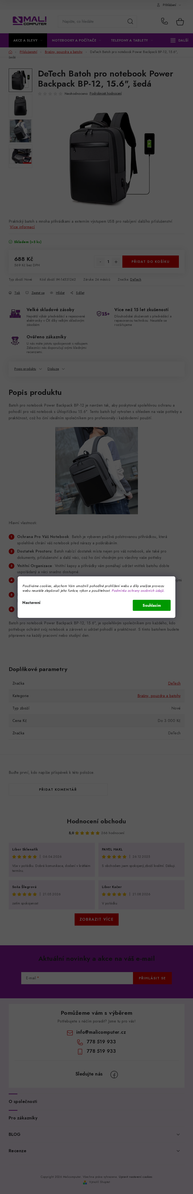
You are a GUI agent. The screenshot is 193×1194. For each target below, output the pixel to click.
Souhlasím (152, 605)
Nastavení (31, 602)
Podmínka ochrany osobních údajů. (138, 590)
